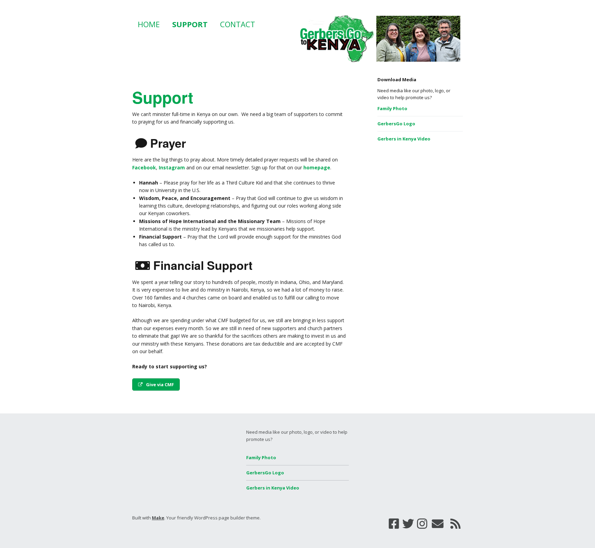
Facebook (144, 167)
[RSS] (455, 523)
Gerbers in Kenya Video (403, 139)
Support (190, 24)
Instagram (172, 167)
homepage (316, 167)
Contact (237, 24)
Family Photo (392, 108)
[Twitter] (408, 523)
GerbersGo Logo (396, 123)
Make (158, 518)
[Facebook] (394, 523)
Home (149, 24)
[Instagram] (422, 523)
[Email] (437, 523)
